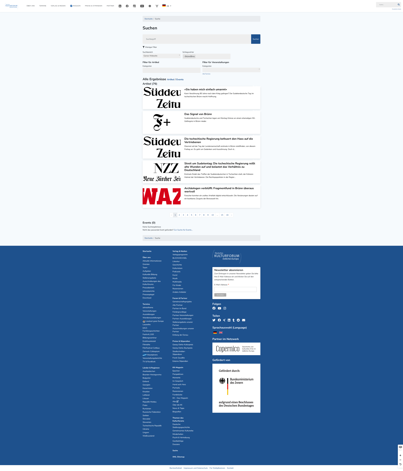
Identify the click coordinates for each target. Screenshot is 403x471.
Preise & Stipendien (93, 6)
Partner (110, 6)
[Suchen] (398, 4)
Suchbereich (150, 54)
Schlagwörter (188, 52)
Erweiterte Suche (396, 9)
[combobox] (162, 56)
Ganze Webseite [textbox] (150, 56)
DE (168, 6)
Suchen (256, 39)
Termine (42, 6)
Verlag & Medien (58, 6)
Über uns (31, 6)
